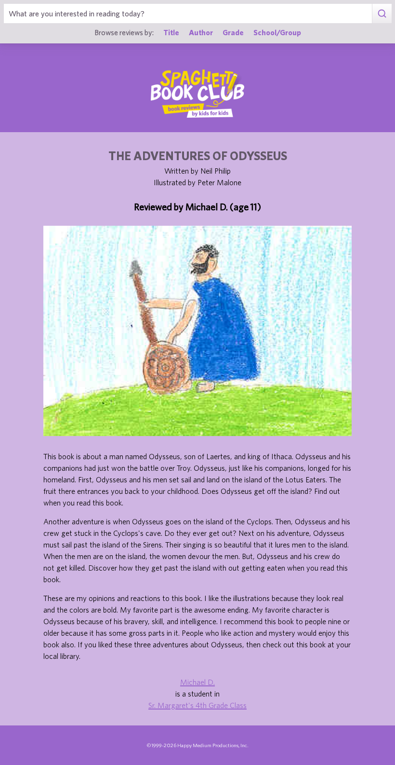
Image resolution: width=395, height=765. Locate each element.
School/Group (277, 32)
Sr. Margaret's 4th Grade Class (197, 705)
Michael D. (197, 682)
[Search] (382, 13)
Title (171, 32)
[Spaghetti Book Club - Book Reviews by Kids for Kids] (197, 93)
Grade (233, 32)
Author (201, 32)
